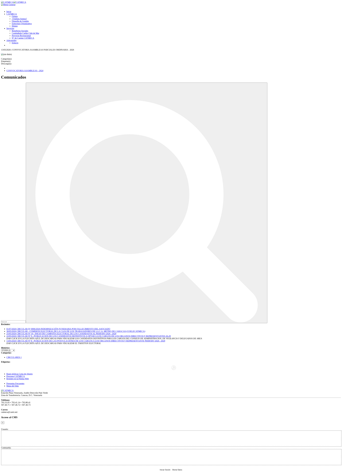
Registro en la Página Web (17, 379)
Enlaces (15, 43)
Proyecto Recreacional (21, 35)
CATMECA (11, 14)
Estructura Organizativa (22, 23)
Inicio (8, 11)
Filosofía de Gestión (20, 21)
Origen (15, 16)
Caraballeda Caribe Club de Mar (25, 33)
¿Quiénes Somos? (19, 19)
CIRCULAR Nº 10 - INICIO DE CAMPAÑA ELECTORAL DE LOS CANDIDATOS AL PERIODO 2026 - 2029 (61, 334)
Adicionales (11, 40)
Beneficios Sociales (20, 31)
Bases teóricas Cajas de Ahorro (19, 374)
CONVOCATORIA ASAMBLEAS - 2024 (24, 70)
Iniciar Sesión (165, 470)
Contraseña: (6, 448)
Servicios (10, 28)
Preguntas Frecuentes (15, 383)
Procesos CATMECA (15, 376)
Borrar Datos (177, 470)
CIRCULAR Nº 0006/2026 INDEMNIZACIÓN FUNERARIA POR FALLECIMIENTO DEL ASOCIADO (58, 329)
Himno (15, 26)
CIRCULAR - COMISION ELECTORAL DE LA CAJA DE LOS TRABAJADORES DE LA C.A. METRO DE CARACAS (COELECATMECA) (75, 331)
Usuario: (4, 429)
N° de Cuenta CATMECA (23, 38)
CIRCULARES (14, 357)
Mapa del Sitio (12, 386)
